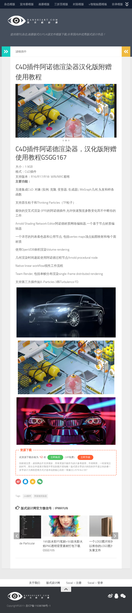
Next (111, 89)
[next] (114, 535)
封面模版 (78, 4)
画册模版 (44, 4)
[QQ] (25, 481)
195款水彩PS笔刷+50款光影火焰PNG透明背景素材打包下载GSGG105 (63, 546)
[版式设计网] (110, 596)
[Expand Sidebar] (6, 51)
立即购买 (55, 457)
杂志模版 (9, 4)
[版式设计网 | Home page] (32, 20)
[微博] (18, 481)
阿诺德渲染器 (40, 496)
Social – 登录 (95, 582)
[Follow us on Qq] (116, 596)
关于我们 (34, 582)
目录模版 (117, 4)
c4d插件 (27, 496)
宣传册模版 (27, 4)
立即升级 (85, 457)
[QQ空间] (32, 481)
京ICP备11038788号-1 (38, 605)
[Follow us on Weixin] (122, 596)
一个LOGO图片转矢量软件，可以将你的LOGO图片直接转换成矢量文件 (108, 546)
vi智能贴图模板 (98, 4)
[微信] (40, 481)
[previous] (17, 535)
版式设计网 (53, 582)
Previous (103, 89)
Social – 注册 (73, 582)
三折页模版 (61, 4)
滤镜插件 (20, 51)
